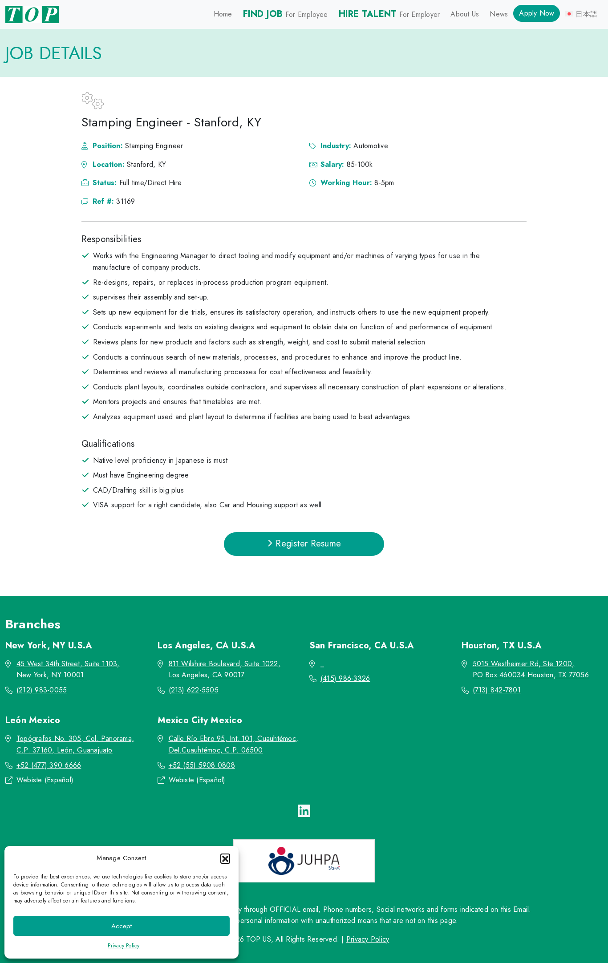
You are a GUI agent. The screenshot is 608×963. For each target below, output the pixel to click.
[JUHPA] (304, 861)
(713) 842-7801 (497, 690)
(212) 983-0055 (41, 690)
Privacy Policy (123, 946)
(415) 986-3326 (345, 678)
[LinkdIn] (304, 811)
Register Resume (307, 543)
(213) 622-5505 (194, 690)
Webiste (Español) (44, 780)
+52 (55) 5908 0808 (202, 765)
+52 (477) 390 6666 (48, 765)
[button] (225, 858)
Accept (121, 926)
